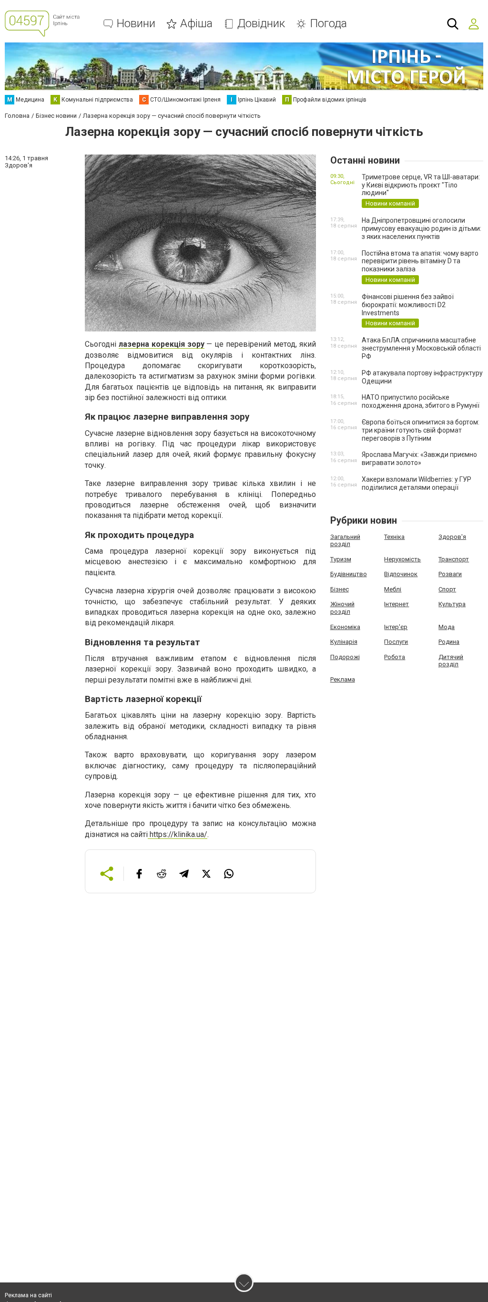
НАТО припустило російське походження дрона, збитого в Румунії (420, 401)
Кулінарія (343, 641)
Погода (328, 23)
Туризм (340, 559)
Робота (394, 657)
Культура (452, 604)
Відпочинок (400, 574)
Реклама (342, 679)
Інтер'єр (395, 626)
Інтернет (396, 604)
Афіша (196, 23)
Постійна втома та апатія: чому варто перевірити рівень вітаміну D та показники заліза (420, 261)
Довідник (261, 23)
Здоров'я (452, 536)
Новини (136, 23)
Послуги (396, 641)
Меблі (392, 589)
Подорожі (345, 657)
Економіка (345, 626)
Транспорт (453, 559)
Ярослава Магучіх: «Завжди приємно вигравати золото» (419, 458)
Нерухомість (402, 559)
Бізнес (339, 589)
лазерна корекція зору (161, 344)
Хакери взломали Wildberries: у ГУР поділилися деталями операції (416, 483)
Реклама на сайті (28, 1295)
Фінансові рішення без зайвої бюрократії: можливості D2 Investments (408, 305)
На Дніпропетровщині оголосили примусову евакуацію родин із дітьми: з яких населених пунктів (421, 228)
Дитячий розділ (450, 660)
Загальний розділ (345, 540)
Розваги (450, 574)
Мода (446, 626)
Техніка (394, 536)
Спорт (447, 589)
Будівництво (348, 574)
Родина (448, 641)
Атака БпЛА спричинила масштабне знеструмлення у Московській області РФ (421, 348)
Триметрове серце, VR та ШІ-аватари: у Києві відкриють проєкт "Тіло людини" (421, 185)
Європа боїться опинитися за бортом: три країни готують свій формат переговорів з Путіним (420, 430)
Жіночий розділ (342, 607)
